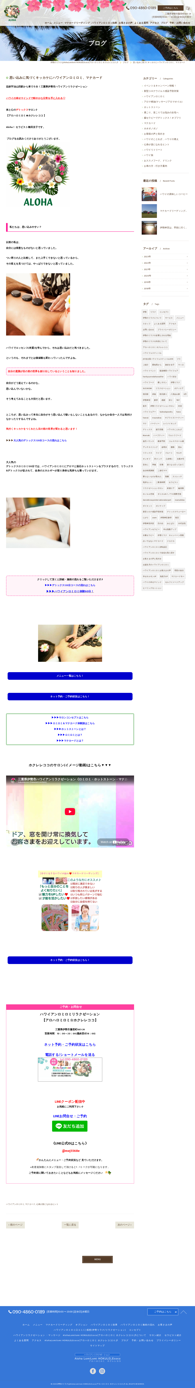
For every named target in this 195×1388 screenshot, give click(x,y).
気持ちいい (147, 482)
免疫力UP (164, 576)
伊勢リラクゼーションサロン (162, 406)
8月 (185, 394)
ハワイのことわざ (174, 429)
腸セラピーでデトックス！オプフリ (162, 118)
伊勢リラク (175, 382)
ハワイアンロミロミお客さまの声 (157, 570)
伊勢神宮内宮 (148, 523)
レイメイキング (169, 423)
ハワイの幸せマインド (152, 582)
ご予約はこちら (170, 8)
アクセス (172, 323)
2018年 (147, 288)
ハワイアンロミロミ (15, 1204)
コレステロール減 (176, 441)
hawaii (146, 417)
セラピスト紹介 (173, 1335)
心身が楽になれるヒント (47, 1204)
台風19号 (180, 458)
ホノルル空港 (148, 494)
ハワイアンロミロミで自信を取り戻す (158, 552)
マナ (145, 423)
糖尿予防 (161, 441)
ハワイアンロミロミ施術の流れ (138, 1324)
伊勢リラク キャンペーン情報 (171, 535)
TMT (178, 400)
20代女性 (182, 523)
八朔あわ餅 (175, 394)
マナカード (30, 1204)
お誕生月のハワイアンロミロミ (156, 564)
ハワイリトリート (153, 150)
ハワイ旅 (148, 155)
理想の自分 (179, 570)
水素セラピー (148, 535)
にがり (146, 517)
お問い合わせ (148, 329)
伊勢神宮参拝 (166, 517)
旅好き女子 (169, 364)
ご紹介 (146, 364)
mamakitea (180, 499)
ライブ (158, 452)
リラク (153, 311)
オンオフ (146, 458)
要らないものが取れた (152, 476)
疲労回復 (159, 429)
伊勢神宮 (146, 400)
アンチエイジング (150, 447)
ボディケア (179, 388)
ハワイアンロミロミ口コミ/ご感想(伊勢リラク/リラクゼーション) (90, 1330)
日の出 (160, 523)
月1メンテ (158, 458)
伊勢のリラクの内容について (155, 341)
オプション (82, 1324)
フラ (179, 359)
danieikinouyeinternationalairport (157, 499)
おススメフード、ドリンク (158, 161)
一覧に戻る (70, 1225)
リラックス (147, 452)
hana (178, 411)
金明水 (164, 447)
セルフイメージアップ (174, 582)
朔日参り (163, 394)
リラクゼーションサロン (153, 488)
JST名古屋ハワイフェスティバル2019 (158, 359)
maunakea (156, 417)
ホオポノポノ (151, 128)
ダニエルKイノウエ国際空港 (169, 494)
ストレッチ (177, 476)
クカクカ (170, 541)
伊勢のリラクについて (152, 317)
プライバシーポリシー (167, 329)
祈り (170, 400)
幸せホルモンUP (149, 576)
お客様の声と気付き (154, 134)
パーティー (155, 423)
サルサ (179, 452)
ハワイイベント (149, 370)
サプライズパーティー (174, 417)
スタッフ (146, 323)
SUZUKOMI (147, 388)
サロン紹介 (155, 1335)
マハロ (181, 364)
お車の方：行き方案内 (155, 166)
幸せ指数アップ (169, 529)
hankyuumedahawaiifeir (153, 376)
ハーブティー (159, 435)
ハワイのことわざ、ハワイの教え (161, 139)
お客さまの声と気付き (152, 558)
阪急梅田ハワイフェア (169, 370)
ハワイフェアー (149, 411)
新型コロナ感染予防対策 (153, 511)
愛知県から (156, 364)
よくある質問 (159, 323)
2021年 (147, 269)
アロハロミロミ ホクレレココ (155, 347)
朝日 (177, 517)
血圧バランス (148, 441)
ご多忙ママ (162, 470)
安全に (146, 464)
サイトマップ (97, 1345)
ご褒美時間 (160, 482)
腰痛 (172, 447)
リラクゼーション (163, 388)
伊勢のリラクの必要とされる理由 (157, 335)
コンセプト (164, 311)
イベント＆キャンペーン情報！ (160, 86)
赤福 (154, 394)
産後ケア (170, 488)
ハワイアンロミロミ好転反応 (155, 547)
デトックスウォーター (176, 511)
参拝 (156, 400)
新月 (145, 406)
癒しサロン (162, 382)
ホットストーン (152, 107)
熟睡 (167, 476)
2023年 (147, 257)
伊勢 (145, 311)
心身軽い (169, 458)
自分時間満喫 (148, 470)
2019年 (147, 282)
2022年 (147, 263)
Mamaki (146, 435)
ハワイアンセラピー (151, 529)
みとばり (170, 523)
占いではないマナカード (153, 541)
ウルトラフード (174, 435)
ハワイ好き (172, 376)
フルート (169, 452)
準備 (154, 464)
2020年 (147, 276)
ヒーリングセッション (152, 588)
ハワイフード (148, 382)
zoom (154, 517)
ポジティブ (160, 505)
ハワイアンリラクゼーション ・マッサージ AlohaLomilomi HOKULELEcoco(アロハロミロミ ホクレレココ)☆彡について (79, 1335)
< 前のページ (15, 1225)
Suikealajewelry (166, 411)
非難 (161, 464)
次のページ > (125, 1225)
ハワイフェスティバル (152, 353)
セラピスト (173, 482)
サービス (169, 317)
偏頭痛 (181, 488)
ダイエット (147, 505)
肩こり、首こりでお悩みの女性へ (161, 112)
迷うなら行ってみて (175, 464)
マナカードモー (177, 576)
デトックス (147, 429)
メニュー (180, 317)
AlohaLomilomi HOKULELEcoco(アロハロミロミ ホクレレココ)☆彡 (81, 1340)
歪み (180, 447)
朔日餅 (146, 394)
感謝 (163, 400)
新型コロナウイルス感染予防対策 (161, 91)
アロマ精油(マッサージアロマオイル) (163, 102)
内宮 (180, 406)
